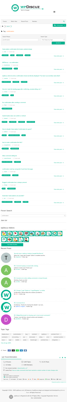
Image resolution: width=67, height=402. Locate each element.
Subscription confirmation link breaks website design (17, 49)
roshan (5, 91)
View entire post (58, 56)
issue (3, 340)
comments (5, 337)
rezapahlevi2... (7, 145)
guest (24, 135)
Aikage (5, 185)
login (10, 340)
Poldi (5, 105)
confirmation (20, 55)
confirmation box (12, 188)
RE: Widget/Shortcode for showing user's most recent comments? (32, 315)
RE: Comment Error (19, 303)
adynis (5, 171)
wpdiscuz (25, 201)
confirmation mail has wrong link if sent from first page (17, 169)
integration (55, 340)
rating (40, 337)
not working (15, 337)
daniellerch (18, 318)
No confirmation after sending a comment (14, 102)
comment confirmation (7, 68)
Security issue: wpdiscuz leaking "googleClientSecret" (28, 253)
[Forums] (2, 26)
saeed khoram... (8, 158)
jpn (5, 198)
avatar (24, 340)
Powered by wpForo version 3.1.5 (58, 382)
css (12, 95)
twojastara (18, 257)
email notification (15, 148)
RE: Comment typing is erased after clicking (26, 265)
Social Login (33, 340)
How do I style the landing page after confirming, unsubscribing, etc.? (21, 89)
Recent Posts (24, 21)
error (16, 68)
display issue (5, 334)
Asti (17, 294)
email (13, 55)
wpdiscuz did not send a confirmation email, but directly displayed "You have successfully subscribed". (31, 76)
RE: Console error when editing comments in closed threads (30, 278)
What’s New (14, 21)
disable (4, 135)
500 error (4, 121)
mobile (17, 340)
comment (34, 334)
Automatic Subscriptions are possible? (13, 195)
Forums (5, 21)
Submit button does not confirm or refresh (14, 116)
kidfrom (6, 131)
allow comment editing (7, 161)
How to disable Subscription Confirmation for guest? (17, 129)
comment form (55, 334)
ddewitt (6, 118)
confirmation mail (6, 175)
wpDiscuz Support (20, 306)
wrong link (16, 175)
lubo (5, 51)
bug (4, 188)
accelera (18, 269)
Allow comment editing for (9, 155)
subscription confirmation (14, 135)
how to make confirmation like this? (12, 142)
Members (34, 21)
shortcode (28, 55)
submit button (13, 121)
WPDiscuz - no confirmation (10, 62)
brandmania (7, 65)
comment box (44, 340)
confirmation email (6, 81)
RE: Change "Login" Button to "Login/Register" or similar (29, 290)
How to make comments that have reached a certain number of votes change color (35, 370)
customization (17, 334)
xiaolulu (6, 78)
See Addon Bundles (12, 244)
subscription (5, 55)
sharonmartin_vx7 (22, 368)
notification (24, 81)
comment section (31, 121)
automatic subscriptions (7, 201)
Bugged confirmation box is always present (14, 182)
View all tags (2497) (6, 343)
